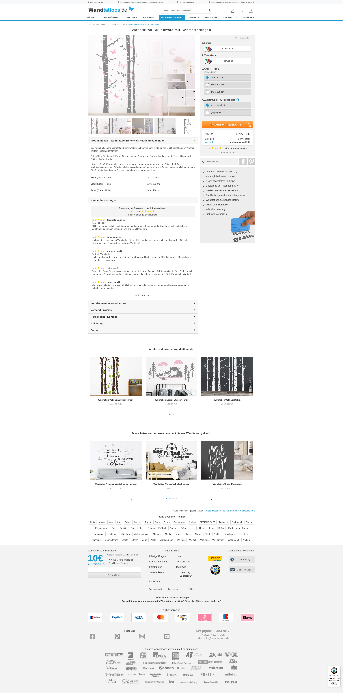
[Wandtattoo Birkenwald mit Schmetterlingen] (141, 75)
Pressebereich (183, 561)
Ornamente (211, 17)
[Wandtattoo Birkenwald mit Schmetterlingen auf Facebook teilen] (242, 161)
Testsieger (183, 597)
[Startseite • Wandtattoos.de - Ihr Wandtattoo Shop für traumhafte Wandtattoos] (111, 9)
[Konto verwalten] (232, 11)
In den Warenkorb (226, 124)
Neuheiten (248, 17)
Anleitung (245, 559)
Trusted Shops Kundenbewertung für (149, 601)
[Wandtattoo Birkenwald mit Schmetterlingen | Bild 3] (142, 126)
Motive (192, 17)
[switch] (334, 683)
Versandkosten (157, 572)
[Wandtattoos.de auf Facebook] (92, 636)
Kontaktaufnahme (158, 561)
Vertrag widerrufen (186, 574)
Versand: (209, 142)
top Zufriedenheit (187, 2)
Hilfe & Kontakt (97, 2)
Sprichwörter (110, 17)
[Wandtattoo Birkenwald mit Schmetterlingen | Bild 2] (120, 126)
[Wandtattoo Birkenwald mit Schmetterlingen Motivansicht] (187, 126)
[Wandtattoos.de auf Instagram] (142, 636)
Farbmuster (155, 567)
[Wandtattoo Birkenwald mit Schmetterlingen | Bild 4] (165, 126)
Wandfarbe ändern (243, 38)
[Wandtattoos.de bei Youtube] (166, 636)
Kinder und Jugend (171, 17)
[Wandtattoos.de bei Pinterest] (117, 636)
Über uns (181, 556)
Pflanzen (132, 17)
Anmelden (114, 575)
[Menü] (338, 667)
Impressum (155, 581)
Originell (228, 17)
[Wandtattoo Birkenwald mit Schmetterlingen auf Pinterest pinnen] (251, 161)
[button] (170, 414)
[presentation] (131, 499)
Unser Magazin (245, 570)
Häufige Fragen (157, 556)
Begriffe (148, 17)
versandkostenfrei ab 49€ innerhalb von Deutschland (230, 511)
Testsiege (181, 567)
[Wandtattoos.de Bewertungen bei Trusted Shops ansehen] (215, 574)
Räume (90, 17)
